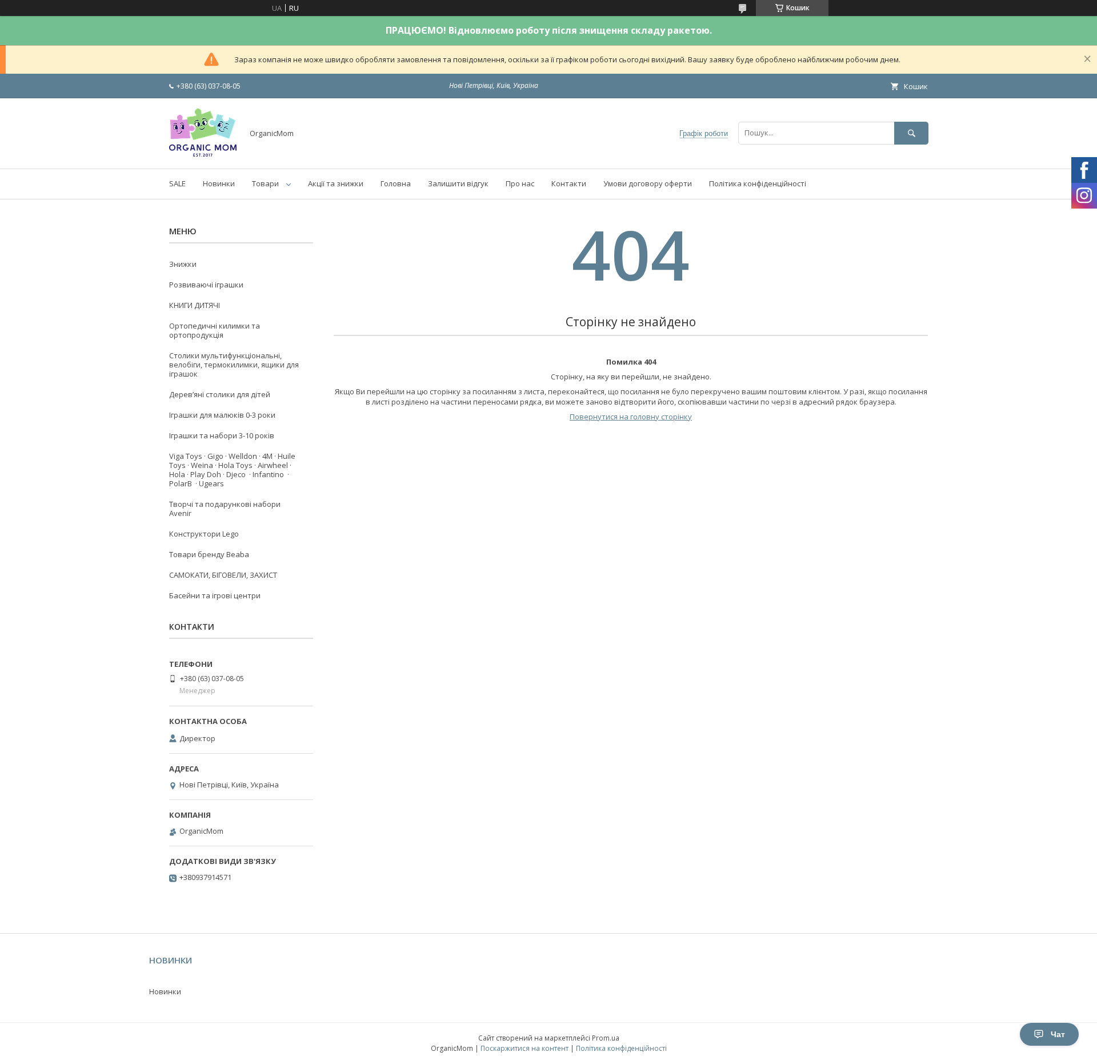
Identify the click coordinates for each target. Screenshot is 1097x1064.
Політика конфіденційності (757, 183)
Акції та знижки (335, 183)
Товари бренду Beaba (209, 554)
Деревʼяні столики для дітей (219, 394)
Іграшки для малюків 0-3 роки (222, 415)
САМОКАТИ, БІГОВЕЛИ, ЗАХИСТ (223, 575)
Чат (1058, 1034)
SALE (177, 183)
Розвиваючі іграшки (206, 284)
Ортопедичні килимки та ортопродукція (214, 330)
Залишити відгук (458, 183)
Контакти (568, 183)
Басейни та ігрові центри (215, 595)
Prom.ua (605, 1038)
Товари (265, 183)
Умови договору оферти (647, 183)
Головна (396, 183)
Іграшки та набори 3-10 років (221, 435)
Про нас (520, 183)
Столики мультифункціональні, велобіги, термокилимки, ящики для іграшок (234, 364)
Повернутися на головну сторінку (631, 416)
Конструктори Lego (204, 534)
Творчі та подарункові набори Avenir (225, 508)
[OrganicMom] (203, 154)
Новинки (219, 183)
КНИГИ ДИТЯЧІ (194, 305)
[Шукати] (911, 133)
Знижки (183, 264)
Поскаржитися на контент (524, 1048)
